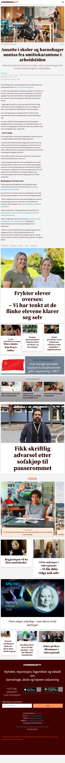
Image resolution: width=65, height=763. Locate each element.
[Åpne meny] (63, 2)
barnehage (5, 246)
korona (21, 246)
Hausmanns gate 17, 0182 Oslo (35, 720)
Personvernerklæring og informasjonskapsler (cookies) (32, 727)
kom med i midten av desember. (24, 87)
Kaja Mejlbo (38, 713)
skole (27, 246)
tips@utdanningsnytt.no (35, 716)
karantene (33, 246)
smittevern (13, 246)
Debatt (32, 478)
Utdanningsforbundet (35, 718)
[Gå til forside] (9, 2)
